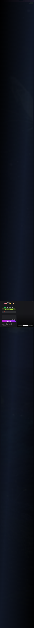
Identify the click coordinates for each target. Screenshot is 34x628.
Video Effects (25, 325)
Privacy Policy (10, 324)
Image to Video (20, 325)
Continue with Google (9, 311)
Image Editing (30, 325)
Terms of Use (4, 325)
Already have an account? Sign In (8, 323)
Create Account (8, 321)
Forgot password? (14, 319)
